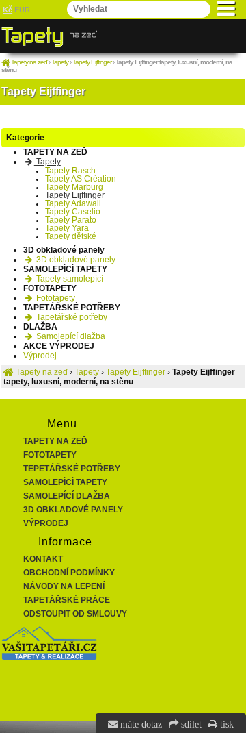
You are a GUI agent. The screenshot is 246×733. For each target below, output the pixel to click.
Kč (7, 9)
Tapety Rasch (70, 170)
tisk (225, 724)
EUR (22, 9)
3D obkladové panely (74, 259)
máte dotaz (140, 724)
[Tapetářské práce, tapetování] (49, 657)
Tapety (47, 161)
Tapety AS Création (80, 179)
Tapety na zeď (55, 441)
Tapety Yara (67, 228)
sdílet (190, 724)
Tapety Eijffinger (75, 195)
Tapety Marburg (74, 187)
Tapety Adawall (73, 203)
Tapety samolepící (68, 279)
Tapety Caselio (72, 212)
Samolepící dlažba (69, 336)
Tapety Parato (70, 220)
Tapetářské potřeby (70, 317)
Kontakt (43, 559)
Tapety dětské (70, 236)
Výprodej (40, 355)
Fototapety (54, 298)
